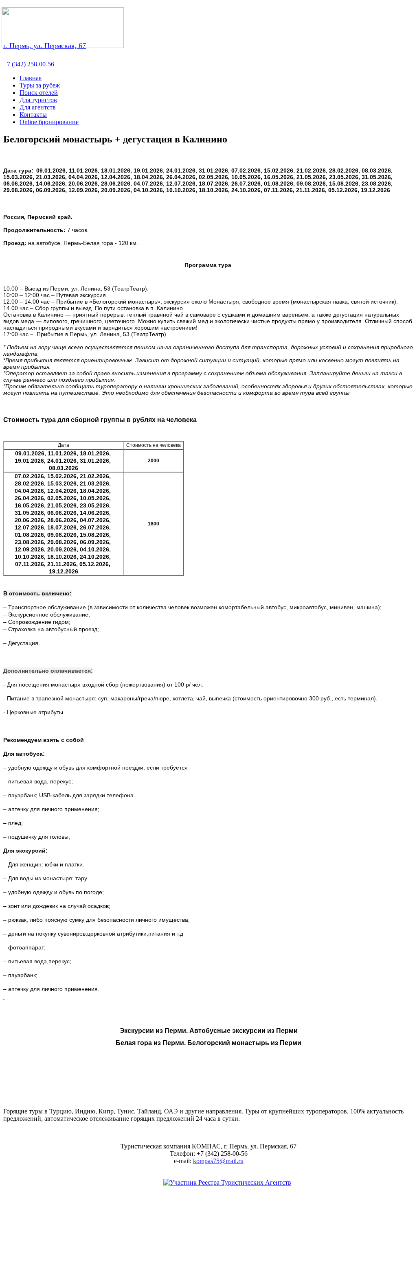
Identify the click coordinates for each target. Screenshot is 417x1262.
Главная (31, 77)
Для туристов (38, 99)
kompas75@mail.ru (218, 1160)
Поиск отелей (39, 92)
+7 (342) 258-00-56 (28, 64)
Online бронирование (49, 121)
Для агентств (38, 107)
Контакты (33, 114)
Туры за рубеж (40, 85)
